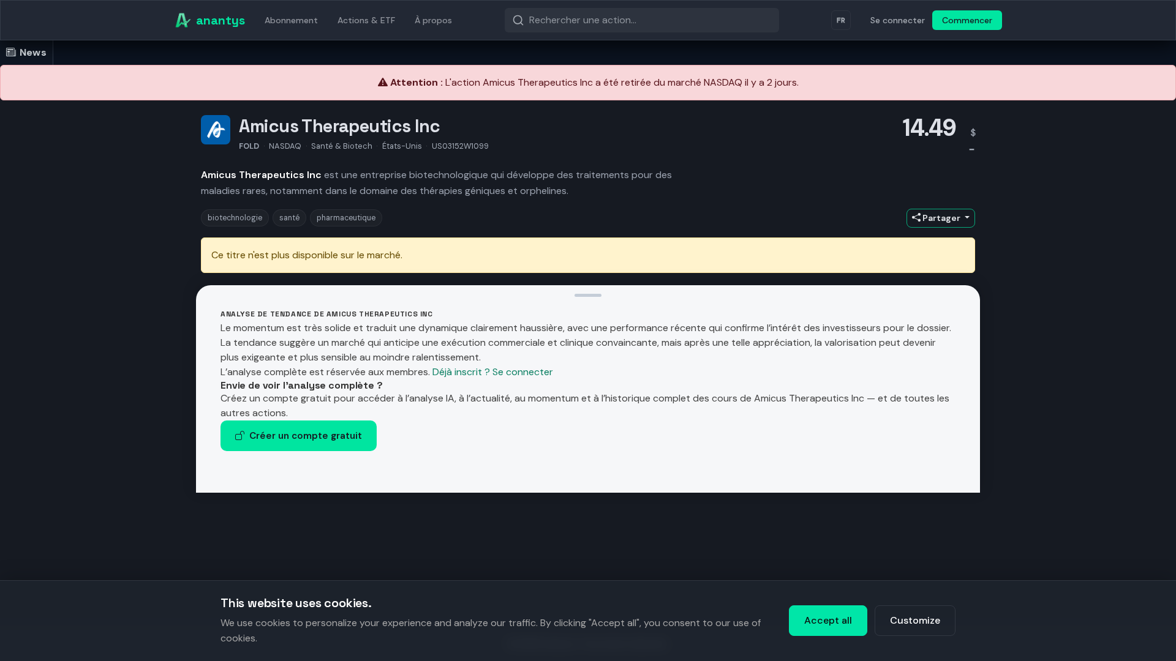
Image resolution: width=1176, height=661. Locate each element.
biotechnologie (235, 218)
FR (841, 20)
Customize (915, 620)
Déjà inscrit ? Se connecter (492, 371)
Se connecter (897, 20)
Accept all (828, 620)
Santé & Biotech (341, 146)
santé (289, 218)
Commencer (967, 20)
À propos (433, 20)
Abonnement (291, 20)
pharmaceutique (346, 218)
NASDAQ (285, 146)
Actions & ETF (366, 20)
